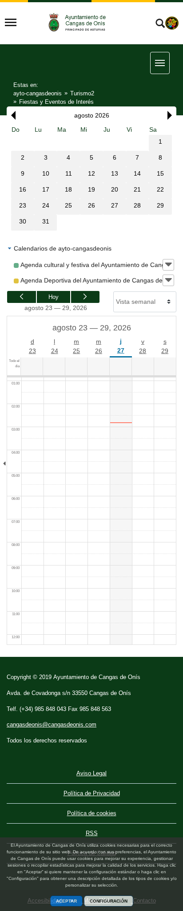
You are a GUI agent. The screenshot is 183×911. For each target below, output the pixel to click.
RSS (92, 833)
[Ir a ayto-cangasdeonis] (81, 22)
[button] (11, 115)
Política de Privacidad (92, 793)
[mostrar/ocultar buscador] (160, 24)
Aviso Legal (91, 773)
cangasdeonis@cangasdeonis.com (51, 724)
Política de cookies (91, 813)
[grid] (91, 178)
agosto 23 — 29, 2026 (55, 307)
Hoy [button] (53, 297)
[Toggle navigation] (10, 22)
